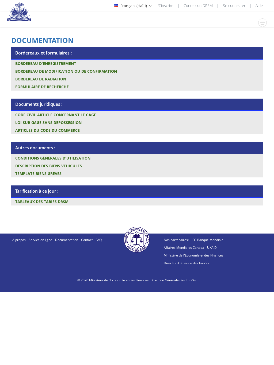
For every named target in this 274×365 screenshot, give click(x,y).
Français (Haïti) (133, 5)
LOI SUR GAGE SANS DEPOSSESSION (48, 122)
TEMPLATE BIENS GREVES (38, 173)
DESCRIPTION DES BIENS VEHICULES (48, 165)
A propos (19, 240)
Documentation (66, 240)
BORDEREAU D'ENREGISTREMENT (45, 63)
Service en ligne (40, 240)
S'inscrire (165, 5)
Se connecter (234, 5)
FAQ (99, 240)
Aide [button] (259, 5)
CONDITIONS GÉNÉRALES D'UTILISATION (52, 158)
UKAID (212, 247)
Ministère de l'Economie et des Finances (193, 255)
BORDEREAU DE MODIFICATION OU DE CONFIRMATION (66, 71)
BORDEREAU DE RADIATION (40, 78)
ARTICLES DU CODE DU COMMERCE (47, 130)
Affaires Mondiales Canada (184, 247)
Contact (87, 240)
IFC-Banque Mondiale (207, 240)
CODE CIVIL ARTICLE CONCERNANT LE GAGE (55, 114)
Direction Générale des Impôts (186, 263)
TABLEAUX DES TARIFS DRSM (41, 201)
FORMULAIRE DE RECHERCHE (42, 86)
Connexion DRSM (198, 5)
